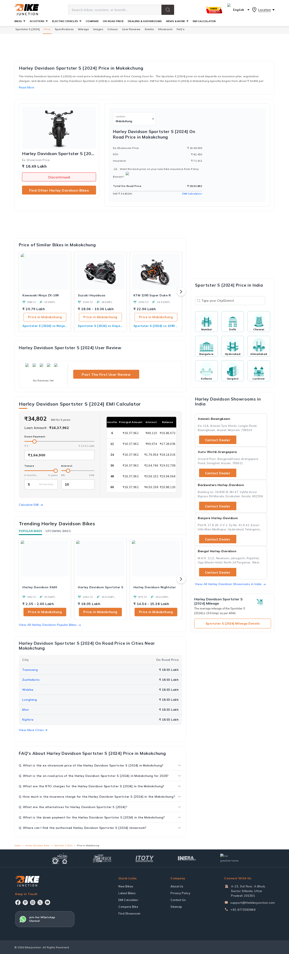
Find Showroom (129, 913)
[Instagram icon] (32, 902)
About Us (177, 886)
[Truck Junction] (102, 858)
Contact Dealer (217, 440)
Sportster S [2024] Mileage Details (233, 623)
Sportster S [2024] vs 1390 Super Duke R (155, 326)
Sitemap (176, 906)
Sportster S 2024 (63, 845)
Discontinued (59, 177)
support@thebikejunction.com (252, 903)
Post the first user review (106, 374)
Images (98, 29)
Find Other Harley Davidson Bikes (59, 190)
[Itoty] (144, 858)
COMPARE (92, 21)
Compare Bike (128, 906)
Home (17, 845)
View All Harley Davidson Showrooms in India (228, 584)
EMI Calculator (192, 193)
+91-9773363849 (242, 910)
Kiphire (27, 719)
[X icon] (40, 902)
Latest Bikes (127, 893)
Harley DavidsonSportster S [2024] (59, 153)
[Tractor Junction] (60, 858)
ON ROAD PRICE (113, 21)
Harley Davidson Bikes (37, 845)
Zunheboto (31, 680)
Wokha (27, 690)
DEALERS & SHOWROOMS (145, 21)
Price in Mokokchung (45, 317)
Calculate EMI (29, 505)
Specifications (64, 29)
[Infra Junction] (187, 858)
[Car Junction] (229, 858)
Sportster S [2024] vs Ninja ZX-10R (44, 326)
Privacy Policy (180, 893)
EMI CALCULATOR (204, 21)
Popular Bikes (30, 531)
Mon (25, 710)
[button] (167, 10)
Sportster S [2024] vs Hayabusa (100, 326)
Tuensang (30, 670)
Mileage (83, 29)
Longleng (29, 700)
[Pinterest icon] (25, 902)
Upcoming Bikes (58, 531)
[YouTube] (47, 902)
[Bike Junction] (26, 9)
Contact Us (178, 900)
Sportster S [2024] (27, 29)
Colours (112, 29)
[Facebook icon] (18, 902)
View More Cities (31, 730)
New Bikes (125, 886)
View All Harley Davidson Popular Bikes (48, 625)
